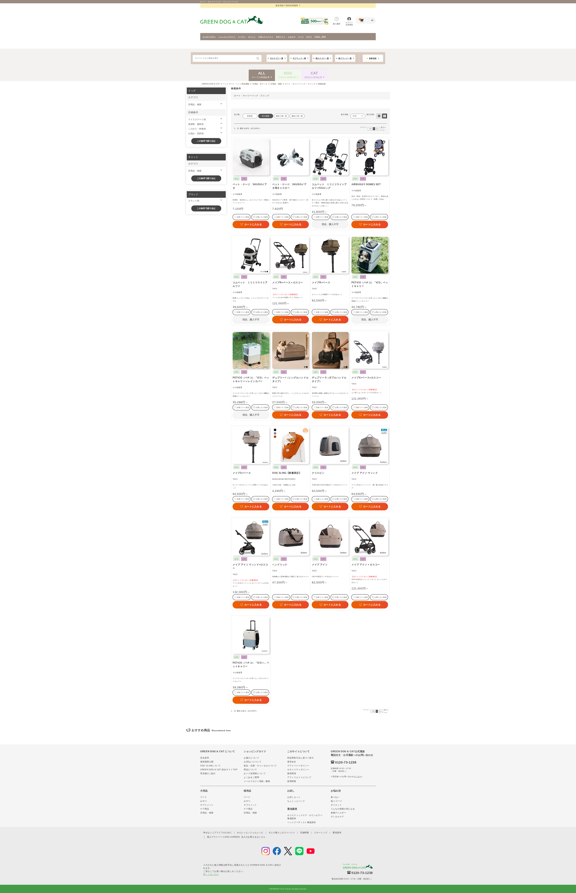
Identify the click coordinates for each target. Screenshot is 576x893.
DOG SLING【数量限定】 (287, 473)
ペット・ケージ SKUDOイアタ (250, 186)
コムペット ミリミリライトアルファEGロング (329, 186)
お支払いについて (252, 761)
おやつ (309, 37)
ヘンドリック (279, 564)
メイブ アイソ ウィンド (364, 473)
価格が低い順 (297, 116)
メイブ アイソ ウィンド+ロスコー (250, 566)
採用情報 (291, 781)
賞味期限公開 (206, 761)
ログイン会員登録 (349, 23)
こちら (358, 777)
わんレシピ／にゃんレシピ (250, 832)
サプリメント (206, 805)
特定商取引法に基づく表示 (300, 758)
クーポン (242, 37)
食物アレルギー (338, 813)
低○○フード (336, 801)
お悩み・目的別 (196, 133)
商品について (250, 769)
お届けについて (251, 758)
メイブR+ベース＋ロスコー (287, 282)
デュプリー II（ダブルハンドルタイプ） (329, 379)
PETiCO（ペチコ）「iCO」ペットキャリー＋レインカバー (251, 379)
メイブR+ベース (321, 282)
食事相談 (373, 58)
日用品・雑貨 (320, 37)
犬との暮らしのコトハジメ (282, 832)
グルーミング (320, 832)
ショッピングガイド (227, 37)
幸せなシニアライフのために (217, 832)
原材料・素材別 (196, 124)
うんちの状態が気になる (343, 809)
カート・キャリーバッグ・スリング (300, 84)
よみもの (292, 37)
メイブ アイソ (320, 564)
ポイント (252, 37)
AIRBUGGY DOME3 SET (366, 184)
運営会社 (291, 761)
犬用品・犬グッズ (259, 84)
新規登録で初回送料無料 (287, 5)
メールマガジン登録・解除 (257, 781)
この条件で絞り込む (206, 141)
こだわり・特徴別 (197, 129)
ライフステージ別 (197, 119)
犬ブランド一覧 (299, 58)
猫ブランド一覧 (345, 58)
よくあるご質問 (251, 777)
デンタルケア (337, 816)
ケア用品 (204, 809)
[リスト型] (379, 116)
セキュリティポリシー (298, 769)
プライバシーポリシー (298, 765)
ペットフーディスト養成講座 (301, 822)
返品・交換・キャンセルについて (260, 765)
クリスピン (318, 473)
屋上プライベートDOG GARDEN (223, 837)
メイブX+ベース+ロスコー (366, 377)
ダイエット (336, 805)
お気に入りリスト (265, 37)
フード (301, 37)
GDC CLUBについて (210, 765)
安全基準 (204, 758)
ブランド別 (193, 201)
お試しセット (293, 797)
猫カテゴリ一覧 (322, 58)
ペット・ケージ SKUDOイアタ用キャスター (289, 186)
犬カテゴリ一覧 (276, 58)
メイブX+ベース (242, 473)
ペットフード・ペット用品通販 (236, 84)
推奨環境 (291, 773)
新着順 (250, 116)
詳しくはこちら (211, 874)
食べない (335, 797)
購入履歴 (336, 24)
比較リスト (280, 37)
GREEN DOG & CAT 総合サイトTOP (218, 769)
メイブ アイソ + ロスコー (365, 564)
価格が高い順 (281, 116)
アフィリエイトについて (299, 777)
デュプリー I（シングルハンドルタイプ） (290, 379)
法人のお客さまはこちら (253, 837)
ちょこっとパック (296, 801)
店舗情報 (304, 832)
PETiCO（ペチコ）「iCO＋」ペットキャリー (251, 664)
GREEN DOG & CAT (211, 84)
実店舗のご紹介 (208, 773)
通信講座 (337, 832)
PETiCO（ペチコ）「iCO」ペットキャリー (369, 284)
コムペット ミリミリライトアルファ (250, 284)
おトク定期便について (255, 773)
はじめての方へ (209, 37)
